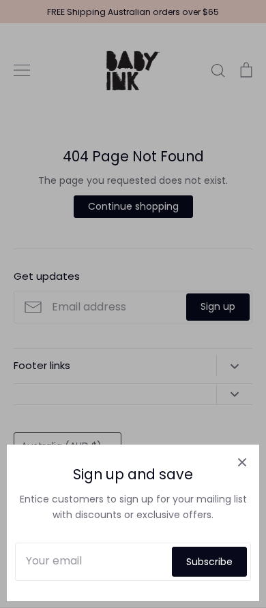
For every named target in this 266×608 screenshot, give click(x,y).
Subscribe (209, 562)
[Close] (242, 462)
